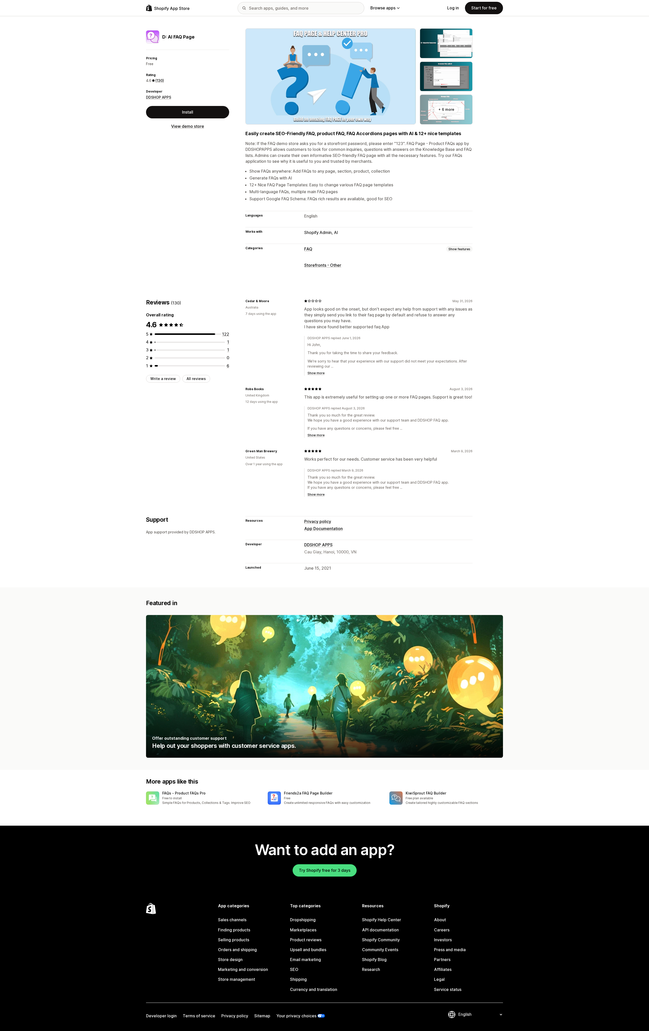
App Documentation (323, 528)
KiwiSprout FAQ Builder (426, 793)
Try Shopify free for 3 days (324, 870)
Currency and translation (313, 989)
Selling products (233, 939)
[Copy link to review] (272, 301)
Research (371, 969)
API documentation (380, 929)
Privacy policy (317, 521)
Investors (443, 939)
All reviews (196, 378)
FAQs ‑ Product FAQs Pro (184, 793)
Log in (453, 7)
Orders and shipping (237, 949)
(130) (159, 80)
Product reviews (305, 939)
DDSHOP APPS (158, 97)
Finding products (234, 929)
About (440, 919)
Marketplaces (303, 929)
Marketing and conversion (243, 969)
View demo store (187, 126)
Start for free (484, 7)
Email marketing (305, 959)
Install (187, 112)
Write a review (163, 378)
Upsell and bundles (308, 949)
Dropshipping (303, 919)
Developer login (161, 1015)
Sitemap (262, 1015)
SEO (294, 969)
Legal (439, 979)
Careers (441, 929)
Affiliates (443, 969)
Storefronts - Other (322, 265)
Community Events (380, 949)
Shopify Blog (374, 959)
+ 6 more (446, 109)
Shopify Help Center (381, 919)
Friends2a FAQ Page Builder (308, 793)
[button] (203, 798)
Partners (442, 959)
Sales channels (232, 919)
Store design (230, 959)
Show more (316, 373)
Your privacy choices (296, 1015)
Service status (447, 989)
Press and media (450, 949)
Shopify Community (381, 939)
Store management (236, 979)
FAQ (308, 248)
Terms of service (199, 1015)
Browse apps (382, 7)
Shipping (298, 979)
